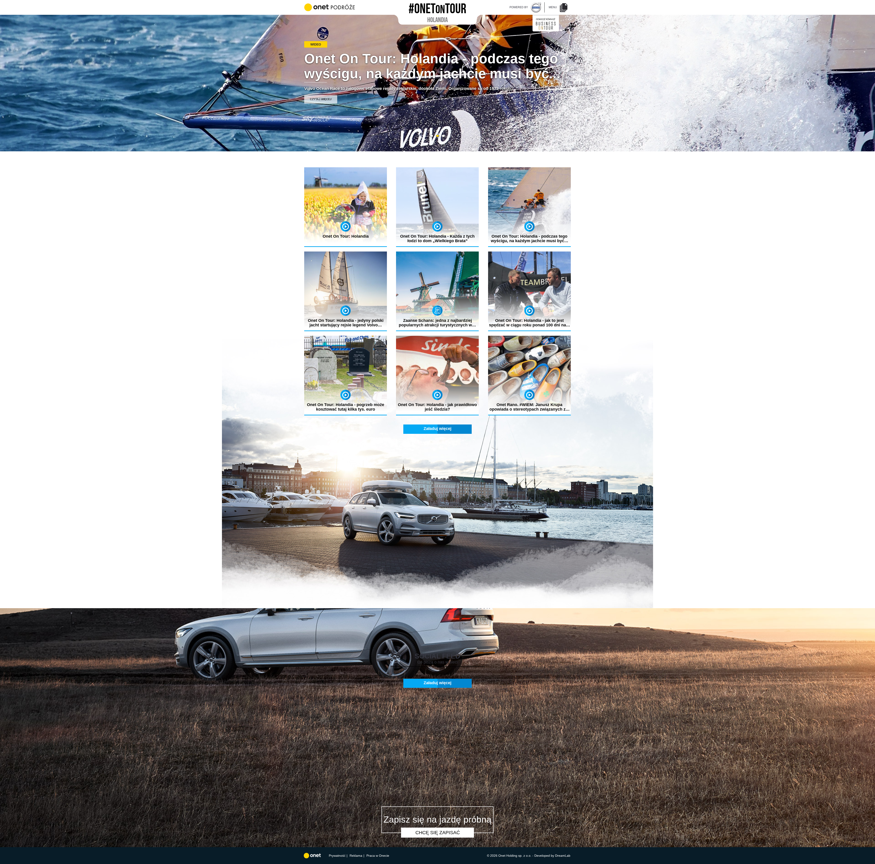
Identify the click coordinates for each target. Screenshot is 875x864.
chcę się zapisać (437, 832)
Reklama (356, 855)
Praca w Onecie (377, 855)
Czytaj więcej (321, 99)
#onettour (437, 7)
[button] (431, 136)
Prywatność (337, 855)
